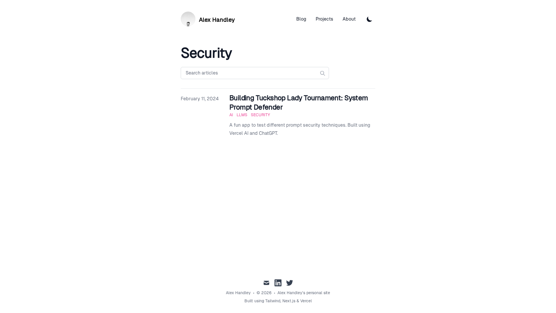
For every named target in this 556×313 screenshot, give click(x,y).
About (349, 19)
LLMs (242, 114)
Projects (324, 19)
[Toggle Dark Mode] (369, 19)
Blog (301, 19)
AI (231, 114)
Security (260, 114)
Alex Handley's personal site (303, 292)
